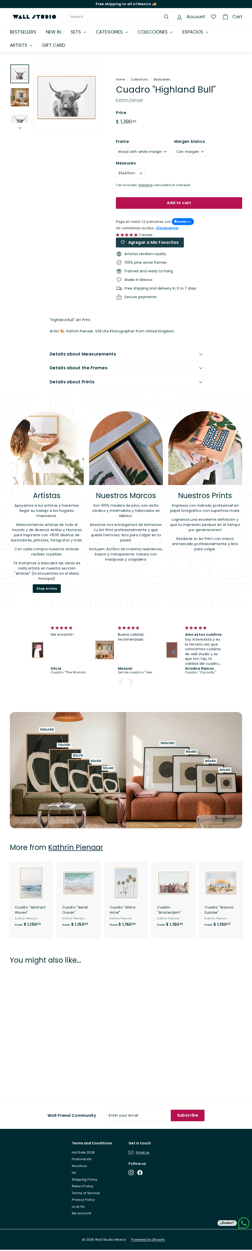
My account (81, 1213)
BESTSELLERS (23, 32)
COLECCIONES (153, 32)
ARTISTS (19, 45)
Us (74, 1172)
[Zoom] (66, 97)
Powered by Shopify (148, 1239)
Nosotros (79, 1166)
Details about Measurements (83, 354)
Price (121, 112)
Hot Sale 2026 (83, 1152)
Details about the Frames (79, 368)
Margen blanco (189, 141)
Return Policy (83, 1186)
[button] (122, 682)
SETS (76, 32)
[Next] (20, 126)
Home (120, 79)
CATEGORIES (110, 32)
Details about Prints (72, 382)
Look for (78, 1206)
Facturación (82, 1159)
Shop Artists (46, 588)
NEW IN (53, 32)
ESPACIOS (193, 32)
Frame (122, 141)
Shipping (145, 185)
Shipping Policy (84, 1179)
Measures (126, 163)
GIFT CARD (53, 45)
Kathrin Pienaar (129, 99)
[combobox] (119, 17)
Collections (139, 79)
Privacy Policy (83, 1199)
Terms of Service (86, 1193)
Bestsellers (162, 79)
